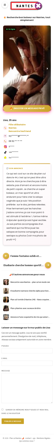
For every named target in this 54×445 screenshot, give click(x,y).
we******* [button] (13, 152)
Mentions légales (43, 438)
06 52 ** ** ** (15, 141)
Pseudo (5, 346)
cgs (34, 438)
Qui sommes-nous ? (27, 441)
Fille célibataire (17, 124)
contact (28, 438)
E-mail (4, 358)
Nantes (13, 128)
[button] (47, 68)
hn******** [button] (14, 157)
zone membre (45, 339)
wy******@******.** (19, 135)
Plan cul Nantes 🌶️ (17, 438)
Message (6, 371)
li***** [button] (11, 146)
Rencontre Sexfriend (20, 131)
